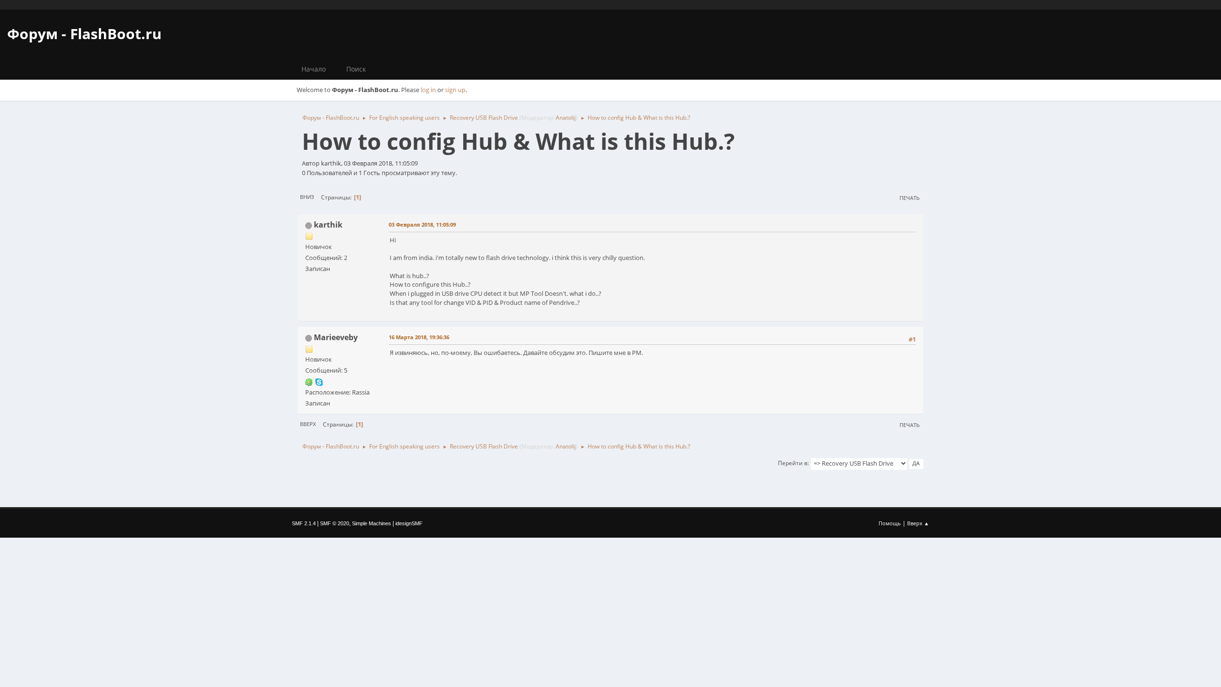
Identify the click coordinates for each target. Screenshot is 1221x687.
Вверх (308, 423)
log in (428, 89)
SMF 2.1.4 (304, 523)
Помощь (890, 523)
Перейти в (792, 463)
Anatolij (566, 118)
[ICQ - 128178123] (309, 381)
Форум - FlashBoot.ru (84, 33)
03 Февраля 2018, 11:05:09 (422, 224)
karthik (328, 224)
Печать (910, 197)
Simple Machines (371, 523)
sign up (455, 89)
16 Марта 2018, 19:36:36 (419, 337)
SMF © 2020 (334, 523)
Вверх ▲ (918, 523)
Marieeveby (336, 337)
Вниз (307, 196)
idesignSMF (409, 523)
